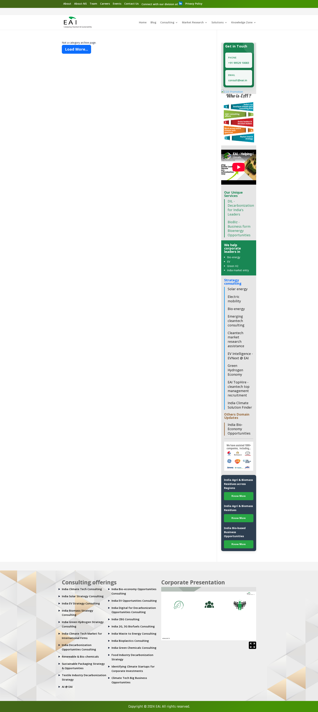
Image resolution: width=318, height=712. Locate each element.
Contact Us (131, 3)
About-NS (80, 3)
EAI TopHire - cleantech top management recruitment (239, 388)
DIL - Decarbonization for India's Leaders (241, 207)
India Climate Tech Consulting (82, 589)
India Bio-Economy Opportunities (239, 429)
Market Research (193, 22)
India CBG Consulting (125, 619)
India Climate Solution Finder (240, 405)
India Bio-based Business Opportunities (235, 532)
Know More (239, 495)
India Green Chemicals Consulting (134, 647)
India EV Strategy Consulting (81, 603)
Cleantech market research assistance (236, 339)
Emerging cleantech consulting (236, 320)
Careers (105, 3)
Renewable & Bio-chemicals (80, 656)
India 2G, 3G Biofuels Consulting (133, 626)
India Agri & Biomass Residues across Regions (238, 484)
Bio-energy (233, 257)
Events (117, 3)
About (67, 3)
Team (93, 3)
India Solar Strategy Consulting (83, 596)
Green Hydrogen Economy (235, 370)
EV (228, 261)
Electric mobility (234, 298)
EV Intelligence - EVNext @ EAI (240, 355)
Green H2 (232, 266)
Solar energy (238, 289)
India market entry (238, 270)
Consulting (167, 22)
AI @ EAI (67, 686)
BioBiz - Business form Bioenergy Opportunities (239, 228)
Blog (153, 22)
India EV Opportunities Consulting (134, 600)
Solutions (217, 22)
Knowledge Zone (241, 22)
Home (142, 22)
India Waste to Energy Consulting (134, 633)
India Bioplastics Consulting (130, 640)
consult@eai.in (237, 80)
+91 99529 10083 (238, 63)
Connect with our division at (160, 4)
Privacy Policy (193, 3)
